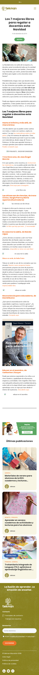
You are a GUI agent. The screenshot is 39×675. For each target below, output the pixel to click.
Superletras (11, 555)
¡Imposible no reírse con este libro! (21, 249)
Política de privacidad (10, 660)
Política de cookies (9, 664)
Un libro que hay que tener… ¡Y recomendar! (20, 226)
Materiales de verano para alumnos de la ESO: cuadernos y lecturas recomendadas (18, 479)
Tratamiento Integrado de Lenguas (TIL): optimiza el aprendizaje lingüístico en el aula (19, 568)
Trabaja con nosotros (13, 619)
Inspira (19, 39)
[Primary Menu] (35, 8)
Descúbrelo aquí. (23, 390)
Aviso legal (6, 657)
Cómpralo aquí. (14, 315)
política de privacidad (18, 636)
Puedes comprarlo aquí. (10, 147)
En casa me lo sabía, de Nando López (16, 233)
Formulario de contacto (14, 615)
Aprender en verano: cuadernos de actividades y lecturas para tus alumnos (19, 523)
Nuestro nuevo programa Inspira (19, 265)
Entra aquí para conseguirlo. (19, 185)
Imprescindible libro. (9, 286)
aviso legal (31, 636)
